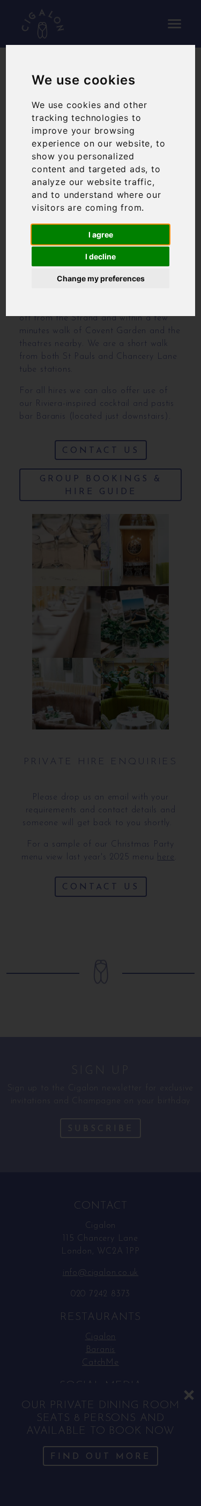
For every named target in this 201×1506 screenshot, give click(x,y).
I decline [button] (100, 256)
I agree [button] (100, 234)
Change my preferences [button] (101, 278)
